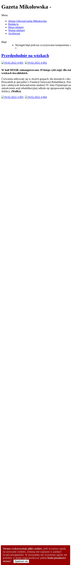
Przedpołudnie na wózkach (25, 55)
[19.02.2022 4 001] (13, 62)
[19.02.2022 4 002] (36, 62)
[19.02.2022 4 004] (36, 97)
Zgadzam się (21, 561)
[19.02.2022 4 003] (13, 97)
